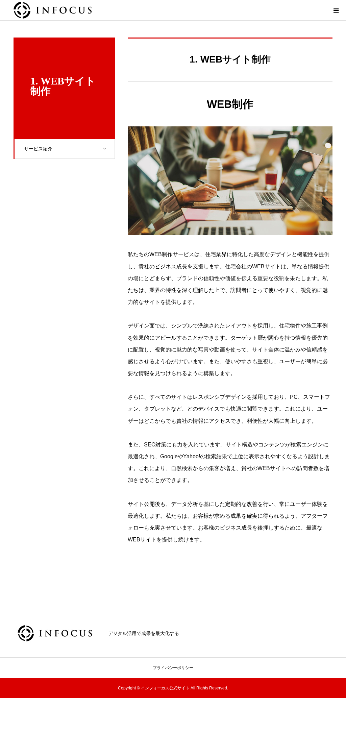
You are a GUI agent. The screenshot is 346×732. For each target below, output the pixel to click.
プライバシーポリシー (173, 667)
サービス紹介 (38, 148)
